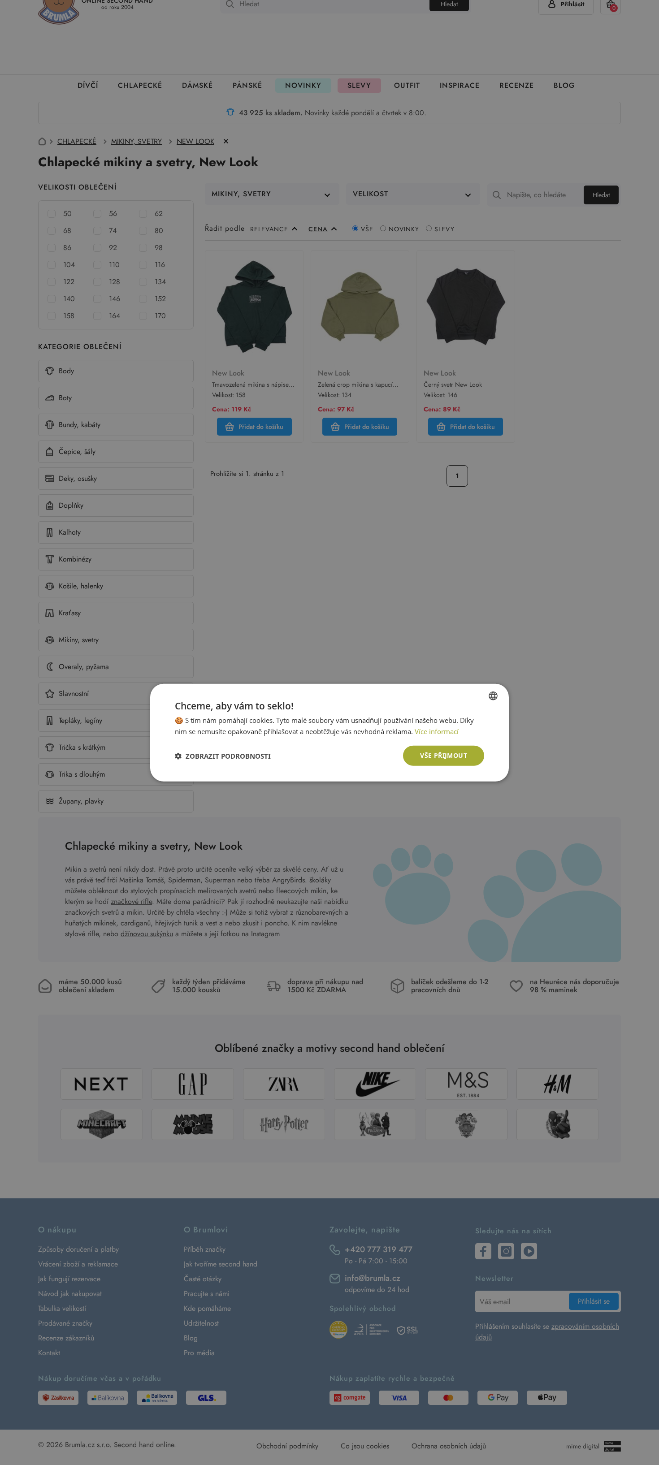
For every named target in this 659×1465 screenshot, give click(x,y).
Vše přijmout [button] (443, 755)
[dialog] (329, 732)
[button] (223, 756)
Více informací (437, 730)
